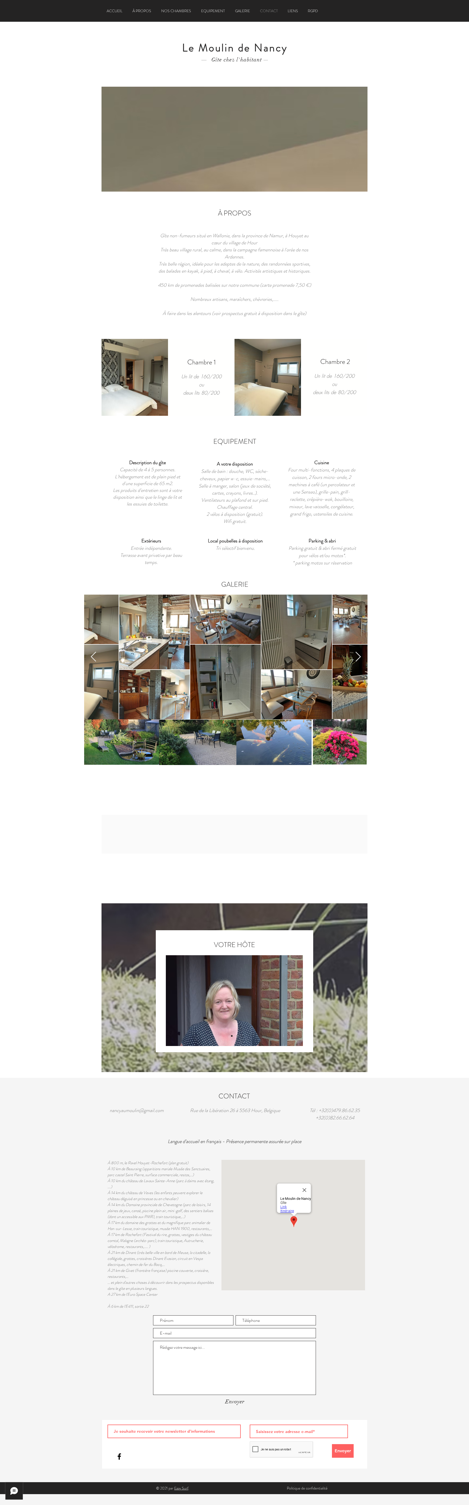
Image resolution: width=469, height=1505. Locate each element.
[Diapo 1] (232, 1036)
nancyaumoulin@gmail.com (137, 1110)
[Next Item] (358, 657)
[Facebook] (119, 1456)
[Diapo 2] (237, 1036)
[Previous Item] (93, 657)
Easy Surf (181, 1488)
